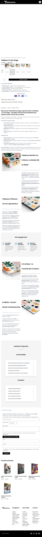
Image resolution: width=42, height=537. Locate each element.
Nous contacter (15, 522)
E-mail (4, 444)
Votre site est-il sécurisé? (13, 370)
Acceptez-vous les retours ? (14, 393)
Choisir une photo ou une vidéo (11, 436)
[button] (7, 66)
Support (3, 64)
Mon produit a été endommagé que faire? (17, 365)
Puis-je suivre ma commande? (14, 398)
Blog (13, 524)
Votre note (6, 422)
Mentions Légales (26, 524)
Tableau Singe (14, 57)
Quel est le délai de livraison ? (14, 388)
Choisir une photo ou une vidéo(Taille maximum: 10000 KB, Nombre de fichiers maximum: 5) (19, 433)
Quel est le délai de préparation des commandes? (19, 362)
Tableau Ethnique (16, 517)
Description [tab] (3, 107)
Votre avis (5, 425)
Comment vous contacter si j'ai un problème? (18, 373)
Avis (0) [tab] (9, 107)
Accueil (2, 57)
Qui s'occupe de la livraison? (14, 396)
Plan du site (14, 521)
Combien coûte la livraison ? (14, 391)
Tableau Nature (15, 515)
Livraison (24, 511)
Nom (4, 439)
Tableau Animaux (7, 57)
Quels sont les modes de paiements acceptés (18, 367)
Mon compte (25, 525)
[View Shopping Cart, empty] (40, 2)
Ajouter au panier (23, 79)
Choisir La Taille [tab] (15, 107)
